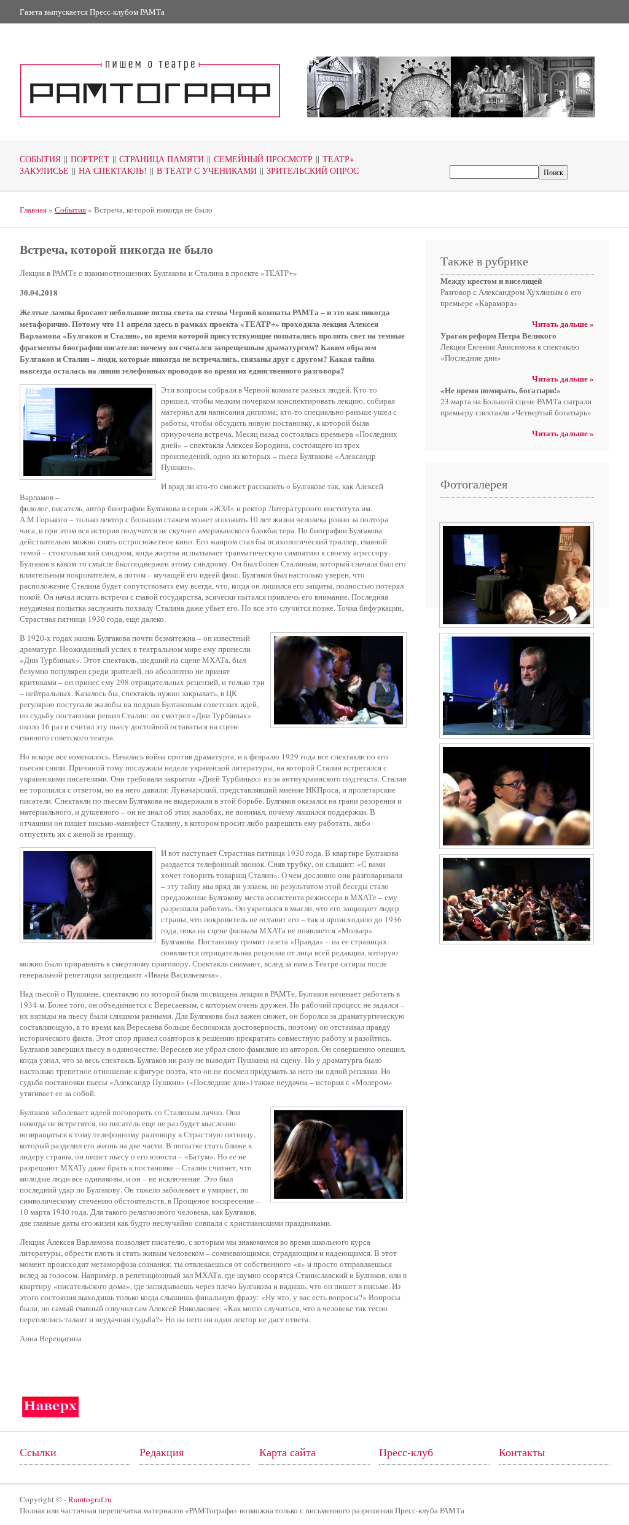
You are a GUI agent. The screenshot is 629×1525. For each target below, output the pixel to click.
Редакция (161, 1452)
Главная (33, 209)
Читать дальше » (563, 323)
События (40, 159)
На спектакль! (109, 170)
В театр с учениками (203, 170)
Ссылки (38, 1452)
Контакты (522, 1452)
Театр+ (335, 159)
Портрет (86, 159)
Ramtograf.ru (90, 1499)
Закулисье (44, 170)
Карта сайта (287, 1452)
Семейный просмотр (260, 159)
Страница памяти (158, 159)
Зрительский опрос (309, 170)
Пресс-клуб (406, 1452)
